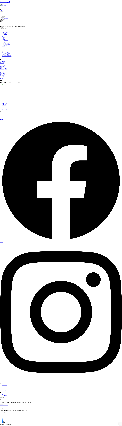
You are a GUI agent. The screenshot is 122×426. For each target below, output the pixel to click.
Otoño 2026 (2, 73)
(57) (6, 74)
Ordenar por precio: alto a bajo (6, 56)
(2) (6, 69)
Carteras (5, 34)
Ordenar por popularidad (6, 53)
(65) (3, 64)
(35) (5, 61)
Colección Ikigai (6, 43)
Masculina (1, 71)
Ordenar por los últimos (5, 54)
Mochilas (5, 35)
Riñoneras (1, 75)
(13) (3, 66)
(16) (3, 72)
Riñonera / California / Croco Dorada (9, 107)
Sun (1, 77)
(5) (4, 62)
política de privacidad (53, 23)
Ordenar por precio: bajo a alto (6, 55)
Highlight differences (6, 408)
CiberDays (2, 65)
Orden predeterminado (5, 52)
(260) (4, 65)
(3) (6, 68)
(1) (2, 78)
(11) (4, 71)
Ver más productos (12, 30)
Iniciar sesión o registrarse (4, 405)
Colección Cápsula (7, 42)
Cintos (1, 66)
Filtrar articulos (2, 47)
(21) (4, 75)
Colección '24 (2, 67)
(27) (3, 63)
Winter (1, 78)
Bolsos (5, 33)
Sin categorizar (2, 61)
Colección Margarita (7, 44)
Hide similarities (5, 407)
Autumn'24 (2, 62)
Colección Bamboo (3, 68)
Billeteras (1, 63)
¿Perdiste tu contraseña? (4, 18)
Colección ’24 (6, 40)
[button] (61, 6)
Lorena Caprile (5, 2)
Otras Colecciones (3, 74)
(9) (4, 73)
